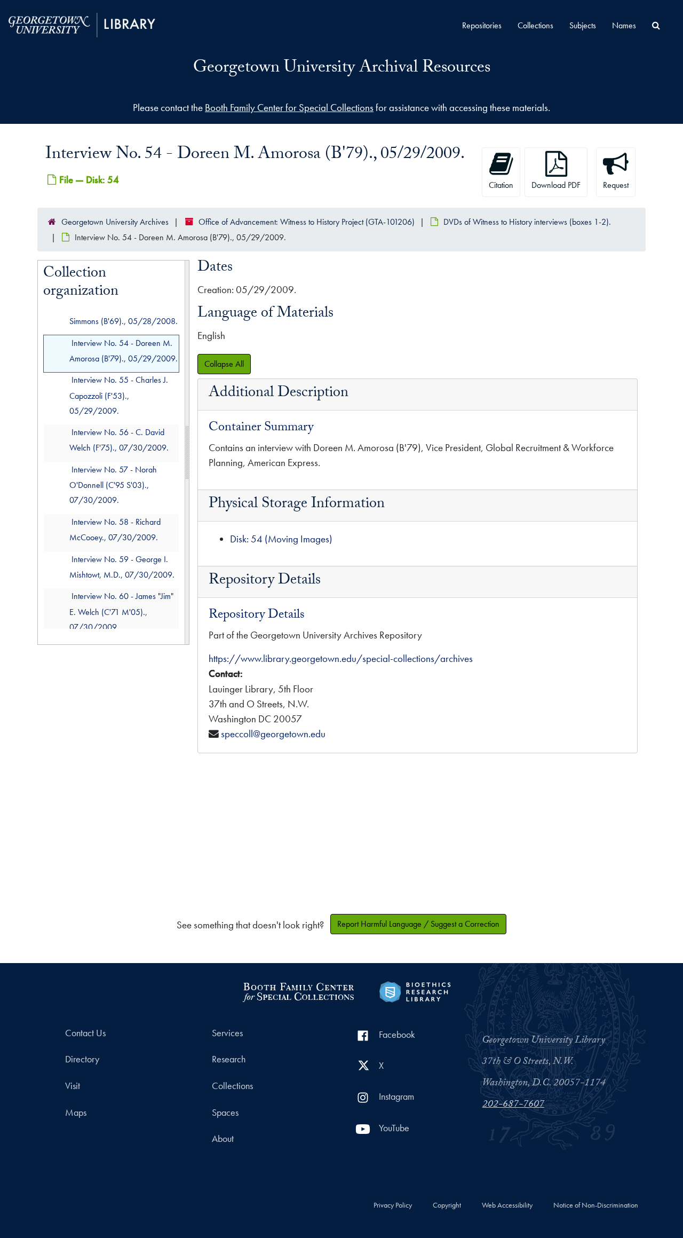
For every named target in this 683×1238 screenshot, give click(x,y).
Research (228, 1059)
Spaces (225, 1112)
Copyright (447, 1205)
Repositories (482, 25)
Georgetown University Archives (115, 221)
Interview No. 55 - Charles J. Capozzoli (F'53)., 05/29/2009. (118, 396)
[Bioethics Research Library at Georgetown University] (415, 990)
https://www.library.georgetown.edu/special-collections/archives (341, 658)
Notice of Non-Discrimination (595, 1205)
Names (624, 25)
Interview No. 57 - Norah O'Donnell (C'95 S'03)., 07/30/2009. (113, 485)
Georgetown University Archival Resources (341, 68)
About (223, 1139)
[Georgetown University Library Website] (82, 23)
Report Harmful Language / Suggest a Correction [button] (418, 923)
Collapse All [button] (224, 363)
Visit (72, 1086)
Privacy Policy (393, 1205)
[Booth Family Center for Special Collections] (298, 990)
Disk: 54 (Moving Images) (281, 539)
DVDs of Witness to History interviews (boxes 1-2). (527, 221)
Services (227, 1033)
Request (616, 185)
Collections (535, 25)
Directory (82, 1059)
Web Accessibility (507, 1205)
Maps (75, 1112)
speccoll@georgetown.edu (273, 733)
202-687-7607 (513, 1105)
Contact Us (85, 1033)
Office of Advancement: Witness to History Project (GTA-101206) (306, 221)
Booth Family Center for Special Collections (289, 107)
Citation (501, 185)
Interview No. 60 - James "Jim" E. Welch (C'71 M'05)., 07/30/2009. (121, 612)
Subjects (582, 25)
